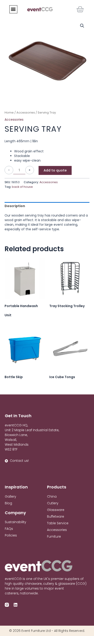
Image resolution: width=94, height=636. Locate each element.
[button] (13, 9)
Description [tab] (15, 206)
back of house (22, 187)
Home (9, 112)
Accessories (25, 112)
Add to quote (55, 170)
